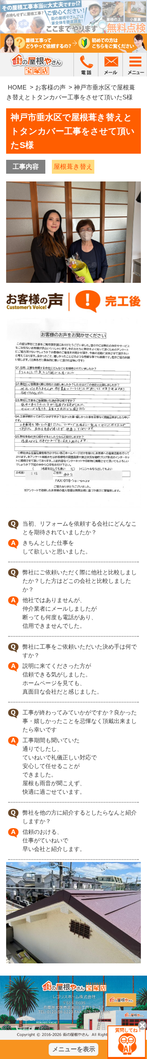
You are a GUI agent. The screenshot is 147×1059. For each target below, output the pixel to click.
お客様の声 (50, 87)
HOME (17, 87)
